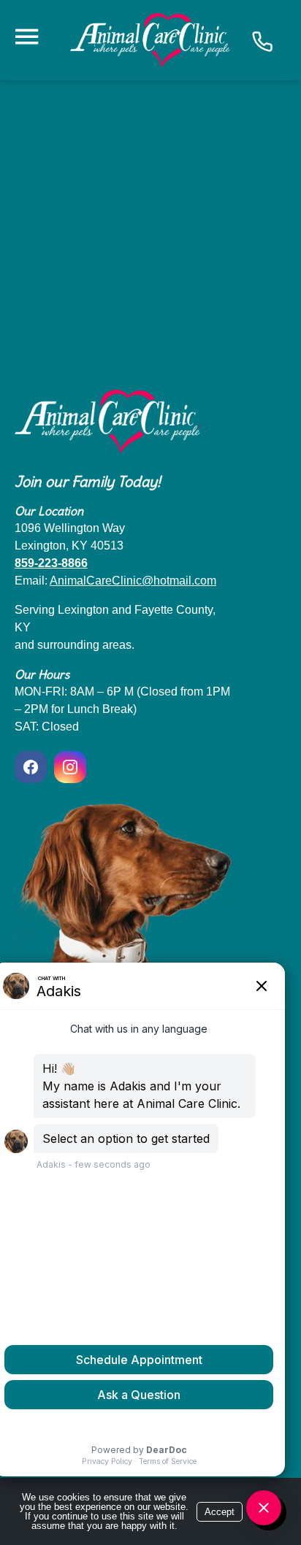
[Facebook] (32, 767)
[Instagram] (70, 767)
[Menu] (26, 36)
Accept (220, 1511)
